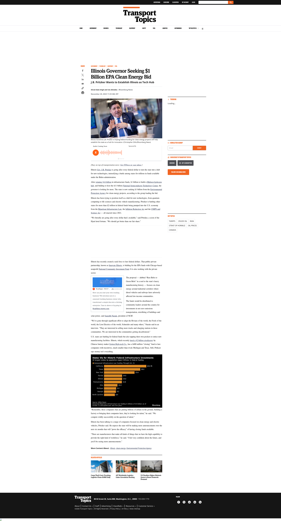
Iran (192, 221)
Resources (130, 506)
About (77, 506)
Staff (97, 506)
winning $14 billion (103, 182)
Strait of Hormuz (177, 225)
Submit (199, 148)
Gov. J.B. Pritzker (104, 169)
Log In (193, 2)
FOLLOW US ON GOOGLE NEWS (178, 172)
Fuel (154, 28)
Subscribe (166, 2)
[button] (82, 88)
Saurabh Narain (111, 315)
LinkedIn (194, 502)
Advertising (157, 2)
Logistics (165, 28)
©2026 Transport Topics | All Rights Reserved (91, 509)
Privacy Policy (115, 509)
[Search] (230, 2)
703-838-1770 (143, 499)
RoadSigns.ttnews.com (101, 308)
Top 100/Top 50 (192, 28)
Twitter (184, 502)
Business (106, 28)
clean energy (121, 448)
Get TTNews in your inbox (130, 164)
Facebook (178, 502)
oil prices (192, 225)
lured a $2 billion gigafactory (141, 340)
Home (81, 28)
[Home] (140, 15)
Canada (172, 230)
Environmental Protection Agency (138, 448)
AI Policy (125, 509)
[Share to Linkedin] (82, 80)
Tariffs (172, 221)
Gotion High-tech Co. (118, 344)
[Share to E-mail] (82, 84)
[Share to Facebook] (82, 71)
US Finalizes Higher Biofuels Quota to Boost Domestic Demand (151, 477)
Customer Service (145, 506)
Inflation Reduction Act (135, 209)
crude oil (182, 221)
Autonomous (178, 28)
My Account (185, 2)
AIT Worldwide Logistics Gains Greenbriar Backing (125, 476)
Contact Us (87, 506)
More (202, 28)
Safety (144, 28)
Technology (119, 28)
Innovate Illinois (115, 265)
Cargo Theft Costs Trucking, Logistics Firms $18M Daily (101, 476)
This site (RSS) (200, 502)
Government (93, 28)
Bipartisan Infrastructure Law (110, 209)
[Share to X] (82, 75)
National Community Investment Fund (114, 269)
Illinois (112, 448)
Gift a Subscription (187, 163)
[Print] (82, 93)
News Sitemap (135, 509)
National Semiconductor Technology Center (140, 185)
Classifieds (175, 2)
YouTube (189, 502)
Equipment (132, 28)
